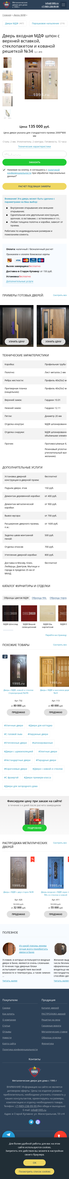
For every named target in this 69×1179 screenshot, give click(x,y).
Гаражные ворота (51, 1025)
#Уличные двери (13, 725)
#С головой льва (13, 734)
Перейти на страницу (56, 635)
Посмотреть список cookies (34, 1171)
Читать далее (9, 980)
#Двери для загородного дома (21, 786)
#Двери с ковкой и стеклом (48, 768)
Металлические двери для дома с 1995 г (19, 4)
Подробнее (35, 827)
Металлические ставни (54, 1031)
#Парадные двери (46, 760)
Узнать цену (17, 341)
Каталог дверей (50, 1007)
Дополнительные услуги (19, 281)
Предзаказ (18, 712)
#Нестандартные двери (17, 760)
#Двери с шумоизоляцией (18, 751)
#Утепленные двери (15, 742)
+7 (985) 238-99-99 (50, 6)
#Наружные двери (38, 734)
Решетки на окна (51, 1019)
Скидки (6, 1007)
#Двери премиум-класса (37, 777)
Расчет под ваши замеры (34, 186)
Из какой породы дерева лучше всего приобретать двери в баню (33, 949)
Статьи (6, 1025)
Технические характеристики (34, 146)
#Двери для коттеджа (40, 725)
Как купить (8, 1013)
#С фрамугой (11, 777)
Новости (7, 1037)
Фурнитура (48, 1043)
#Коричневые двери (15, 768)
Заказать (34, 162)
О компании (9, 1019)
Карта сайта (9, 1043)
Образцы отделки (51, 1037)
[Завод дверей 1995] (6, 5)
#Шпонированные (42, 742)
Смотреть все (60, 295)
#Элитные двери (48, 751)
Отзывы (6, 1031)
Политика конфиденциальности (20, 1049)
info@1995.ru (52, 3)
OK (34, 1162)
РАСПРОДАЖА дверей (53, 1013)
